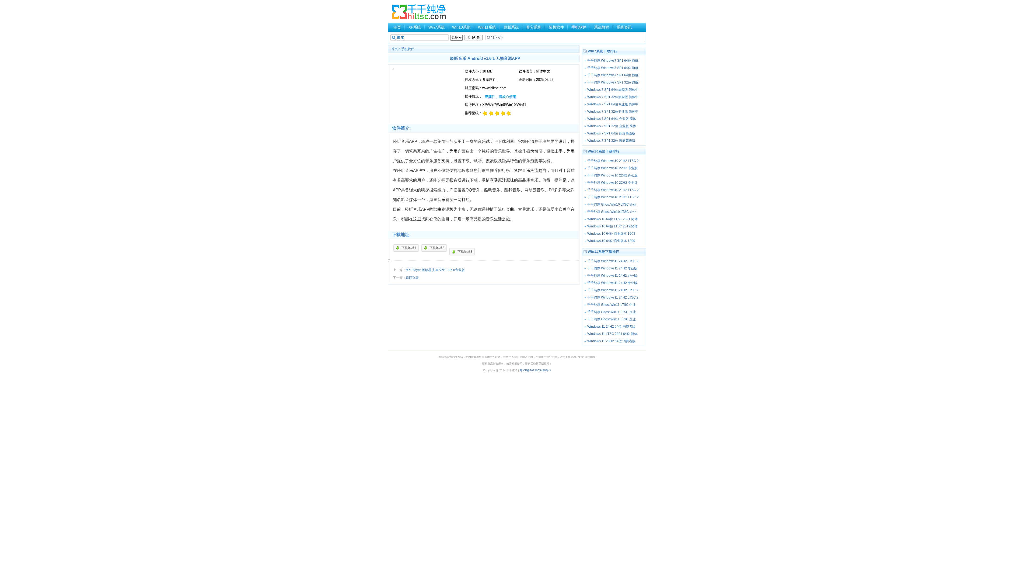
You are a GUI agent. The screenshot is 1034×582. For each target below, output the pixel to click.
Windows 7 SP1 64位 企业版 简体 (611, 119)
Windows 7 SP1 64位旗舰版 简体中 (612, 90)
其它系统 (533, 27)
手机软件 (578, 27)
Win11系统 (487, 27)
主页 (397, 27)
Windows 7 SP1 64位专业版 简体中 (612, 104)
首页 (394, 49)
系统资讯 (624, 27)
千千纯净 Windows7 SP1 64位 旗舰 (612, 61)
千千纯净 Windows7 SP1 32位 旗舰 (612, 82)
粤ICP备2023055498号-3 (535, 370)
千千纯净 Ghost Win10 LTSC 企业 (611, 204)
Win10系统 (461, 27)
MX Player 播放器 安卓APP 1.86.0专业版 (435, 270)
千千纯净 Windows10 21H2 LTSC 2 (613, 161)
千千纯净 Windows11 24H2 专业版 (612, 268)
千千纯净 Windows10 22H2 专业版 (612, 168)
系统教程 (601, 27)
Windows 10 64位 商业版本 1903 (611, 233)
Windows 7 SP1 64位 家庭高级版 (611, 133)
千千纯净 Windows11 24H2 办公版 (612, 276)
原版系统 (511, 27)
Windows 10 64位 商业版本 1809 (611, 241)
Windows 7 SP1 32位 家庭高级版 (611, 141)
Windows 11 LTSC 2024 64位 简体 (612, 334)
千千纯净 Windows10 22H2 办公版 (612, 175)
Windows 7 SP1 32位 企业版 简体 (611, 126)
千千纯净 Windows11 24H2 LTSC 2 (612, 261)
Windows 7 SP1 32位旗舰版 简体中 (612, 97)
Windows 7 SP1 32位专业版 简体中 (612, 111)
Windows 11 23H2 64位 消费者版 (611, 341)
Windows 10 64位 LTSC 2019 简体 (612, 226)
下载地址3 (464, 252)
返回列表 (412, 278)
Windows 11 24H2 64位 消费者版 (611, 326)
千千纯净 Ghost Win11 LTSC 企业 (611, 305)
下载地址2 (436, 248)
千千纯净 (419, 11)
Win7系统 (436, 27)
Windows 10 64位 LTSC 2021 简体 (612, 219)
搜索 (473, 38)
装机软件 (556, 27)
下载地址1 (408, 248)
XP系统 (414, 27)
